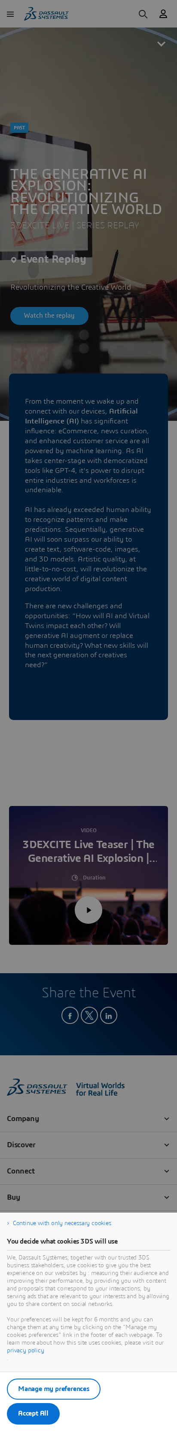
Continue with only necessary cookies (62, 1223)
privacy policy (25, 1351)
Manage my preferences (53, 1388)
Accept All (33, 1413)
